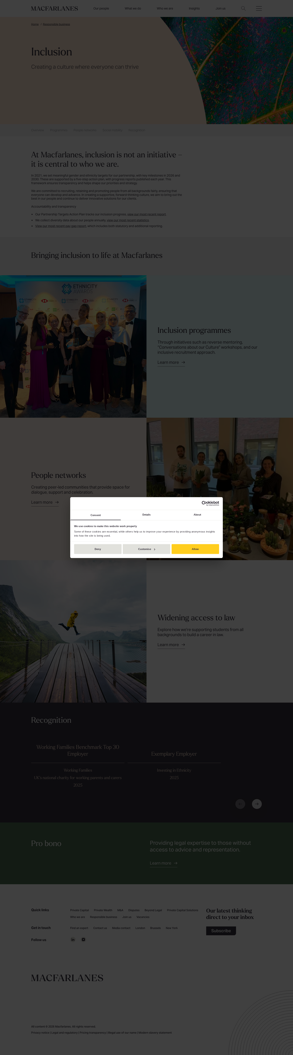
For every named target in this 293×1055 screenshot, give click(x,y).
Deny (98, 549)
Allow (195, 549)
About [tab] (197, 514)
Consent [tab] (96, 515)
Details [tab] (146, 514)
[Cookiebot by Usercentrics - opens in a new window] (204, 503)
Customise (144, 549)
